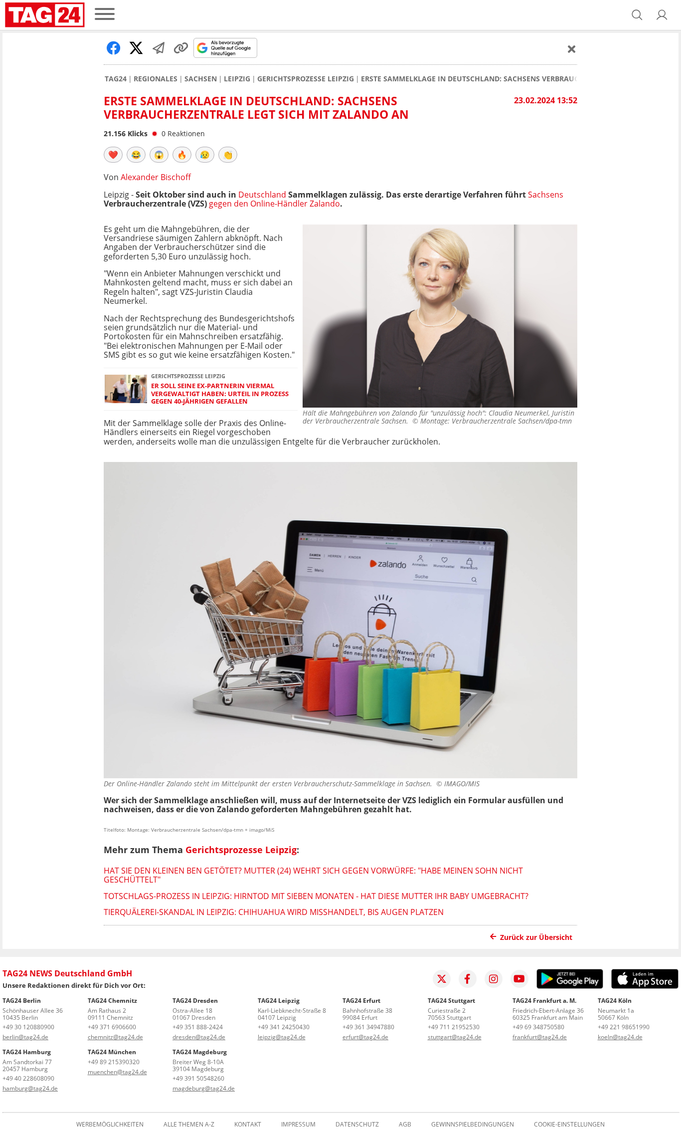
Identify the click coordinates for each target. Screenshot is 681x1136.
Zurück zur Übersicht (536, 937)
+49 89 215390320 (114, 1062)
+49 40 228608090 (28, 1078)
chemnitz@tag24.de (115, 1037)
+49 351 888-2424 (197, 1027)
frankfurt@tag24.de (539, 1037)
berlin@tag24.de (25, 1037)
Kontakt (247, 1124)
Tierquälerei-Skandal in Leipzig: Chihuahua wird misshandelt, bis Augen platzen (274, 912)
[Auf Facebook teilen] (114, 48)
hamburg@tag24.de (30, 1088)
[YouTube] (519, 979)
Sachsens (545, 194)
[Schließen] (571, 48)
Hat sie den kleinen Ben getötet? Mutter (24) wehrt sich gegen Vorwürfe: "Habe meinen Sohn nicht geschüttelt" (313, 875)
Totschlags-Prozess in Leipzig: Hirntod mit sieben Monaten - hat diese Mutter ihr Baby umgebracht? (316, 896)
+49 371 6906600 (112, 1027)
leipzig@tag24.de (282, 1037)
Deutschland (262, 194)
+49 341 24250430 (284, 1027)
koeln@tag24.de (620, 1037)
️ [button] (113, 154)
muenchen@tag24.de (117, 1072)
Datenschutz (357, 1124)
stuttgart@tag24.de (455, 1037)
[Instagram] (494, 979)
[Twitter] (442, 979)
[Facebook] (468, 979)
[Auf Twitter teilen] (136, 48)
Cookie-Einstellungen (569, 1124)
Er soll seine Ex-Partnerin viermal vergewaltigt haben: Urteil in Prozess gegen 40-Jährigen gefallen (220, 393)
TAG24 (116, 79)
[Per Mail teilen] (159, 48)
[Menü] (105, 14)
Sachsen (200, 79)
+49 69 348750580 (538, 1027)
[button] (662, 14)
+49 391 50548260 (198, 1078)
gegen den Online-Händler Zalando (274, 203)
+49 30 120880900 (28, 1027)
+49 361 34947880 (368, 1027)
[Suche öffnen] (637, 14)
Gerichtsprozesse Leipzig (305, 79)
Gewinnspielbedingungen (472, 1124)
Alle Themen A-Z (189, 1124)
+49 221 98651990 (624, 1027)
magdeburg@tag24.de (203, 1088)
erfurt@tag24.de (365, 1037)
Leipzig (237, 79)
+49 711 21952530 (454, 1027)
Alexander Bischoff (156, 177)
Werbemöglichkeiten (110, 1124)
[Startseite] (45, 14)
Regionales (155, 79)
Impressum (298, 1124)
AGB (405, 1124)
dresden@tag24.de (198, 1037)
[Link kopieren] (181, 48)
